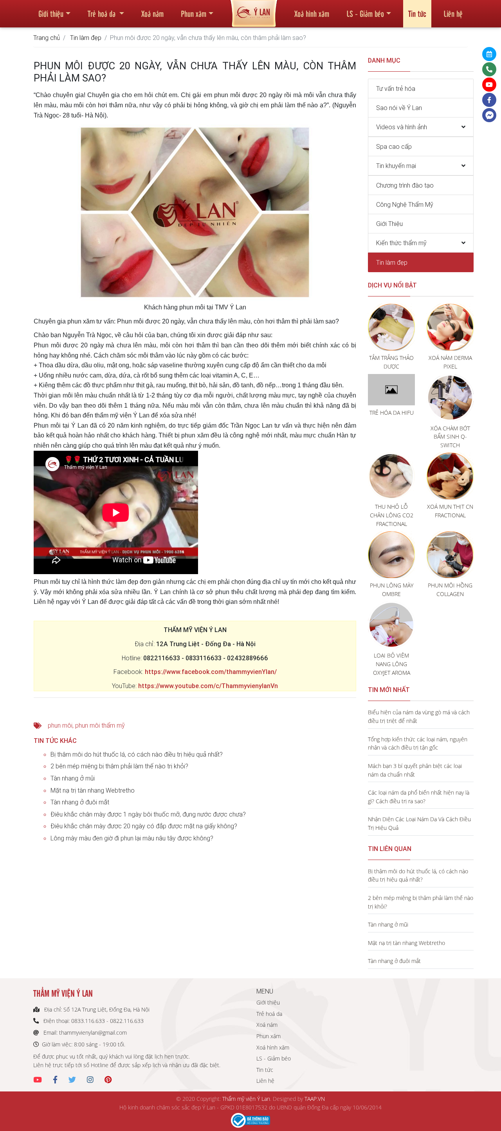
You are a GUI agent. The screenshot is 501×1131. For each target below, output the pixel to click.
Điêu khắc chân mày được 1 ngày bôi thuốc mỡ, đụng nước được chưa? (148, 814)
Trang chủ (46, 38)
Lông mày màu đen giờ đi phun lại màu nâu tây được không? (131, 838)
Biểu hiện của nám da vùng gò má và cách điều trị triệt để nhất (419, 716)
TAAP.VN (315, 1098)
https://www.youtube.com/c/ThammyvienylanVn (208, 686)
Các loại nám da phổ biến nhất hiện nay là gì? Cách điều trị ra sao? (418, 797)
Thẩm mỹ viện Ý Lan (246, 1098)
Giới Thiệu (389, 224)
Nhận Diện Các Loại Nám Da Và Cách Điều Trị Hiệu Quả (419, 823)
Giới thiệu (50, 13)
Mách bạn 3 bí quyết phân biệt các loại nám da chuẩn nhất (415, 770)
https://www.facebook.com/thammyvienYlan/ (211, 672)
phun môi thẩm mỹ (100, 725)
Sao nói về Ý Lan (399, 108)
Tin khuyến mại (396, 166)
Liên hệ (453, 13)
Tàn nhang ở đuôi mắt (79, 802)
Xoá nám (152, 13)
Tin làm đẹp (85, 38)
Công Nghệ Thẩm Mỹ (404, 204)
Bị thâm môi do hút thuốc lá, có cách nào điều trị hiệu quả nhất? (136, 754)
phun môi (60, 725)
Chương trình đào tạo (405, 185)
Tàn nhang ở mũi (72, 778)
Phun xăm (193, 13)
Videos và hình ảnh (401, 127)
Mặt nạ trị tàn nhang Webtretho (92, 790)
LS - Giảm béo (365, 13)
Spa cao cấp (394, 146)
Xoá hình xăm (311, 13)
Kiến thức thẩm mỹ (401, 243)
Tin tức (417, 13)
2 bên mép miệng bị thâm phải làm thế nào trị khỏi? (119, 766)
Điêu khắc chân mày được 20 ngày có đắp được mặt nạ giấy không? (143, 826)
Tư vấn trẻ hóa (395, 88)
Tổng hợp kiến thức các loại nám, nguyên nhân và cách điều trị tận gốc (417, 743)
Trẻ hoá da (102, 13)
